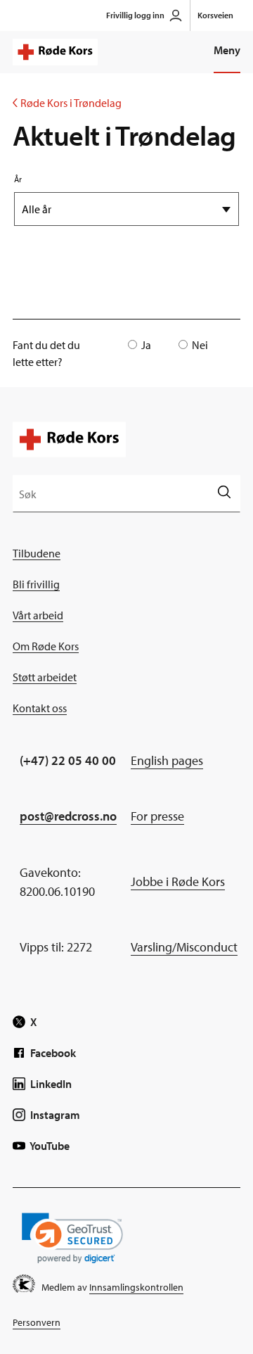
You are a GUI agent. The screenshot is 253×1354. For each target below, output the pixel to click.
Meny (227, 50)
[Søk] (223, 493)
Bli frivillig (36, 584)
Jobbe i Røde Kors (178, 881)
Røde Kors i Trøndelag (67, 103)
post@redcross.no (68, 816)
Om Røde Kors (46, 646)
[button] (72, 1238)
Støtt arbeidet (45, 677)
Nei (200, 345)
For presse (157, 816)
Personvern (36, 1322)
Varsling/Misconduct (184, 947)
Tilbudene (36, 553)
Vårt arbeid (38, 615)
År (18, 179)
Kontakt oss (40, 708)
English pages (167, 760)
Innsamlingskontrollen (136, 1287)
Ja (146, 345)
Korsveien (215, 15)
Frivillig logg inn (135, 15)
